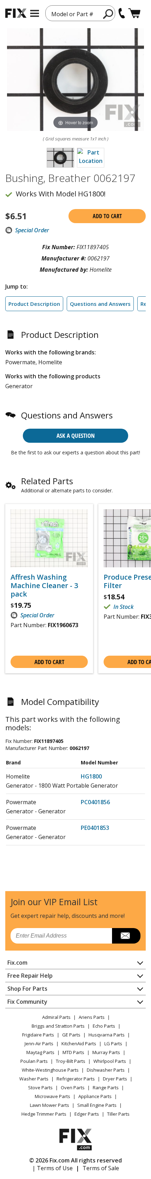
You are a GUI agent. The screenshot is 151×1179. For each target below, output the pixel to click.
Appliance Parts (95, 1096)
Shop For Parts (27, 988)
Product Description (34, 303)
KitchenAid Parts (78, 1043)
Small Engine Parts (97, 1105)
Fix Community (27, 1001)
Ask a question (76, 435)
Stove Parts (40, 1087)
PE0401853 (95, 828)
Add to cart (107, 216)
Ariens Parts (92, 1017)
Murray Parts (106, 1052)
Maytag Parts (40, 1052)
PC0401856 (95, 802)
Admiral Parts (56, 1017)
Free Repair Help (30, 975)
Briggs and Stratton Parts (58, 1026)
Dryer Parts (115, 1079)
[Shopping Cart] (134, 13)
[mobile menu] (34, 13)
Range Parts (106, 1087)
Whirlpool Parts (109, 1061)
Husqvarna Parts (106, 1035)
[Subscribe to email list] (126, 936)
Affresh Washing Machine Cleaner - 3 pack (44, 585)
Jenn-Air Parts (39, 1043)
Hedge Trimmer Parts (43, 1114)
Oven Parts (73, 1087)
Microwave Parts (52, 1096)
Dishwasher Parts (106, 1070)
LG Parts (113, 1043)
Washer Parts (33, 1079)
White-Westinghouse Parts (50, 1070)
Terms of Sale (101, 1168)
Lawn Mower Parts (49, 1105)
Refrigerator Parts (76, 1079)
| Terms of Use (52, 1168)
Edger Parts (86, 1114)
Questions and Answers (100, 303)
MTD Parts (73, 1052)
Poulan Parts (34, 1061)
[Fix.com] (15, 13)
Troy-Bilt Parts (70, 1061)
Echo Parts (104, 1026)
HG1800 (91, 776)
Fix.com (17, 962)
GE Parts (71, 1035)
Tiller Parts (118, 1114)
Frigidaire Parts (38, 1035)
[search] (108, 13)
